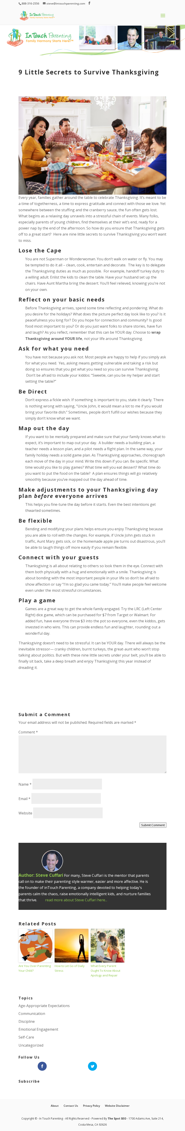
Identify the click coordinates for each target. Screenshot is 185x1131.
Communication (31, 1013)
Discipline (26, 1021)
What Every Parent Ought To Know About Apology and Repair (105, 970)
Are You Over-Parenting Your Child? (34, 968)
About (55, 1106)
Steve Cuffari (49, 875)
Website (25, 813)
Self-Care (26, 1037)
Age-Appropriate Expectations (44, 1005)
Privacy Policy (91, 1106)
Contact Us (71, 1106)
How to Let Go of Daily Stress (70, 968)
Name (25, 784)
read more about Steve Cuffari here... (76, 899)
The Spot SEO (117, 1118)
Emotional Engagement (38, 1029)
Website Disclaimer (117, 1106)
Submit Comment (153, 825)
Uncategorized (30, 1045)
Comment (28, 732)
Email (24, 798)
